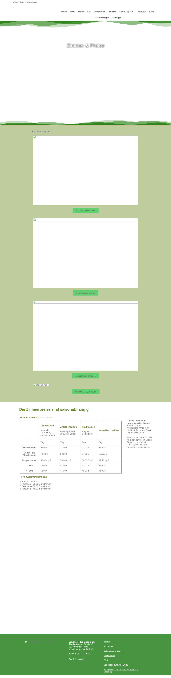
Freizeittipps (116, 18)
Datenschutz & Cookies (113, 651)
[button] (127, 12)
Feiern (151, 12)
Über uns (63, 12)
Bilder (72, 12)
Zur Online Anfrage (77, 659)
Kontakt (107, 642)
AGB (106, 660)
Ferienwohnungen (101, 18)
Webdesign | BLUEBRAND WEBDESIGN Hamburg (121, 671)
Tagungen (112, 12)
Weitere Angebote (126, 12)
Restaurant (141, 12)
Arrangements (99, 12)
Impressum (108, 646)
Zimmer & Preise (84, 12)
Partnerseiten (109, 656)
